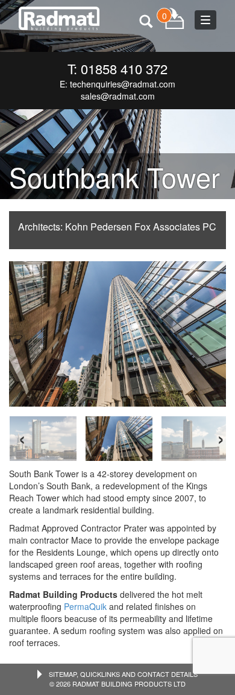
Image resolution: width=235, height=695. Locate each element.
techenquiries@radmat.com (122, 84)
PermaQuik (85, 606)
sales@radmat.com (118, 96)
